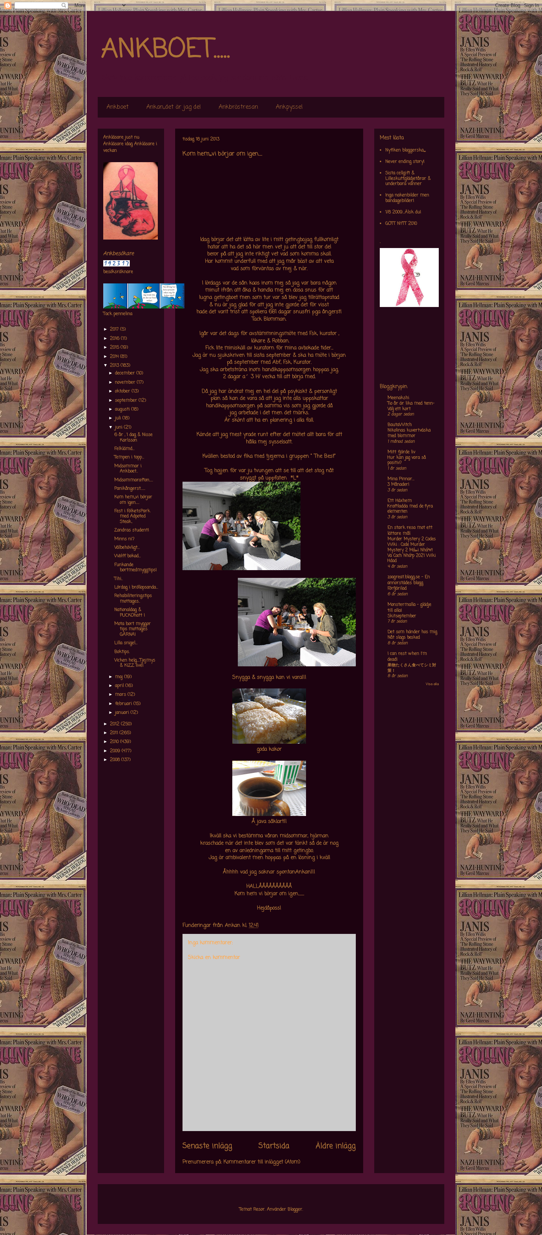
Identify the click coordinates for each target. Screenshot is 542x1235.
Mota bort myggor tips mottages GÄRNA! (132, 629)
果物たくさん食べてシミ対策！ (412, 668)
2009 (116, 751)
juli (118, 418)
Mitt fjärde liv (402, 452)
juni (119, 427)
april (120, 686)
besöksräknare (118, 272)
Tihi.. (118, 579)
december (125, 373)
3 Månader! (398, 484)
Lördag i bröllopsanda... (136, 587)
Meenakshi (398, 398)
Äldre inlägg (336, 1146)
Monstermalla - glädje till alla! (409, 607)
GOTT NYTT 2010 (401, 223)
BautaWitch (400, 425)
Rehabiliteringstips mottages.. (133, 598)
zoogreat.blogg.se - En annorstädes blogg (409, 580)
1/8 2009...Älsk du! (403, 212)
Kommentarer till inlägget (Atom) (261, 1162)
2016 (115, 338)
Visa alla (432, 684)
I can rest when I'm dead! (407, 656)
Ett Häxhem (400, 501)
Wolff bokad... (127, 556)
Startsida (273, 1146)
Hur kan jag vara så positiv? (407, 460)
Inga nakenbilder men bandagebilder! (407, 198)
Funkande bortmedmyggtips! (135, 567)
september (127, 400)
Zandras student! (131, 530)
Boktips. (122, 652)
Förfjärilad (397, 588)
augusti (123, 409)
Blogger (295, 1209)
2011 (114, 733)
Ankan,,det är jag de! (173, 107)
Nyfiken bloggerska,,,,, (405, 150)
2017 (115, 329)
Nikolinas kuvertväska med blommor (409, 433)
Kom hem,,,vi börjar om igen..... (133, 500)
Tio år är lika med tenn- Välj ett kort (411, 406)
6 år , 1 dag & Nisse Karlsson (133, 437)
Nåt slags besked (404, 637)
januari (123, 712)
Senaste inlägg (207, 1146)
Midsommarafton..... (133, 480)
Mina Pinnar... (401, 479)
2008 (115, 760)
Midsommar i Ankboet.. (128, 469)
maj (119, 677)
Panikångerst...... (129, 488)
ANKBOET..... (165, 49)
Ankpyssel (289, 107)
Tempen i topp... (129, 457)
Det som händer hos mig (412, 632)
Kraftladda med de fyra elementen (410, 509)
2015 (115, 347)
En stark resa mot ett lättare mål (410, 530)
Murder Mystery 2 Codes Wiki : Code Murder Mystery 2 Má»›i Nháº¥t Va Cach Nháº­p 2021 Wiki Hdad (412, 550)
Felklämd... (124, 449)
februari (124, 704)
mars (121, 694)
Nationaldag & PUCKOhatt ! (129, 612)
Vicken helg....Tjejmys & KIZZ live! (134, 663)
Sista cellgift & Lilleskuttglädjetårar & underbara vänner (408, 178)
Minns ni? (124, 539)
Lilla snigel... (126, 643)
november (126, 382)
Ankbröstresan (238, 107)
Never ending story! (404, 161)
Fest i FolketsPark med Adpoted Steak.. (132, 516)
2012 (115, 724)
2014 (115, 356)
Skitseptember (402, 616)
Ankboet (118, 107)
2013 (115, 365)
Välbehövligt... (127, 547)
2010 (115, 742)
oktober (123, 391)
